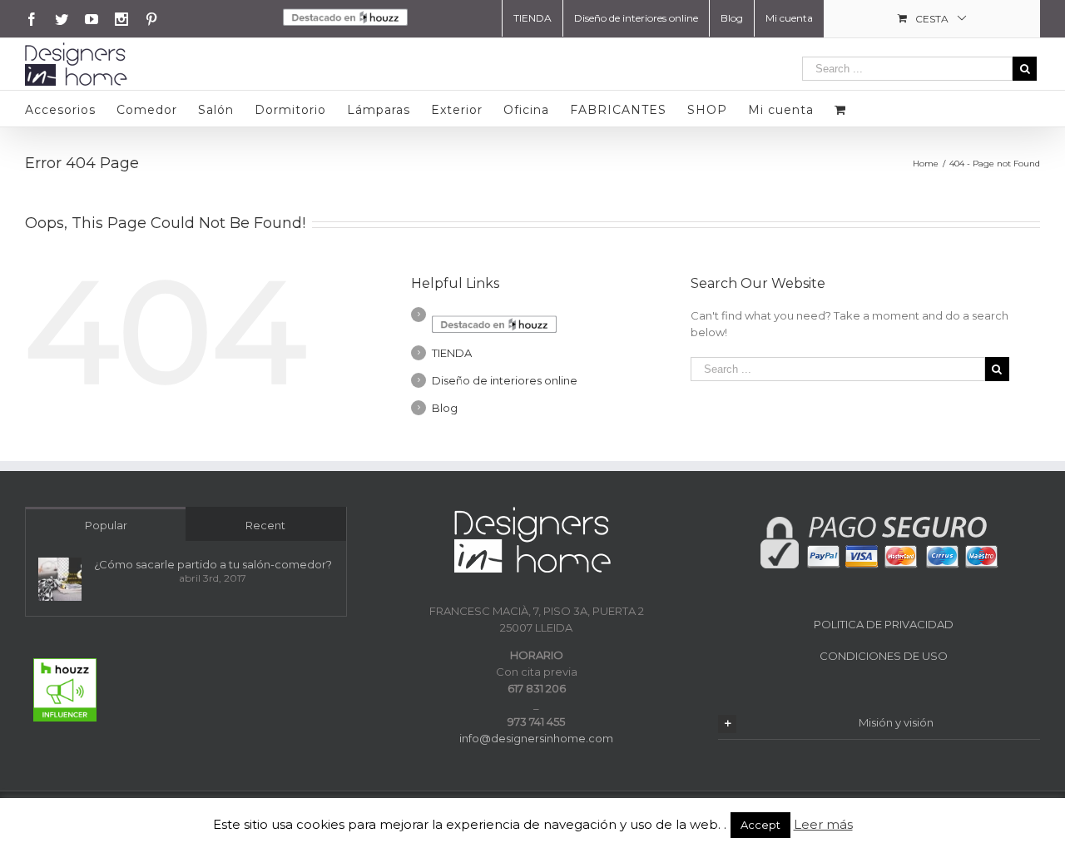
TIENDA (452, 353)
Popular (106, 525)
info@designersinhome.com (536, 738)
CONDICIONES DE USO (884, 655)
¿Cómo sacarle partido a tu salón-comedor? (213, 564)
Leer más (823, 824)
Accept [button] (760, 824)
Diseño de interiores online (504, 380)
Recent (265, 525)
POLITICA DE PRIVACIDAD (884, 624)
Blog (445, 407)
